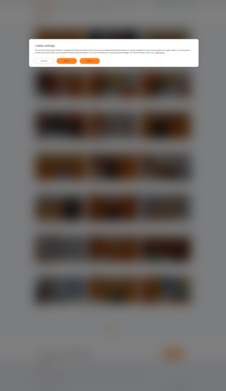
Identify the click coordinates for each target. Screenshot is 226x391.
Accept (90, 61)
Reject (67, 61)
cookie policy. (160, 53)
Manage (44, 61)
